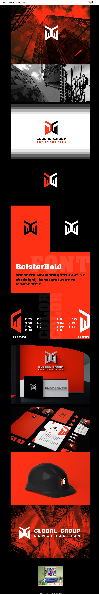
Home (4, 2)
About (18, 2)
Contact (24, 2)
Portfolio (11, 2)
